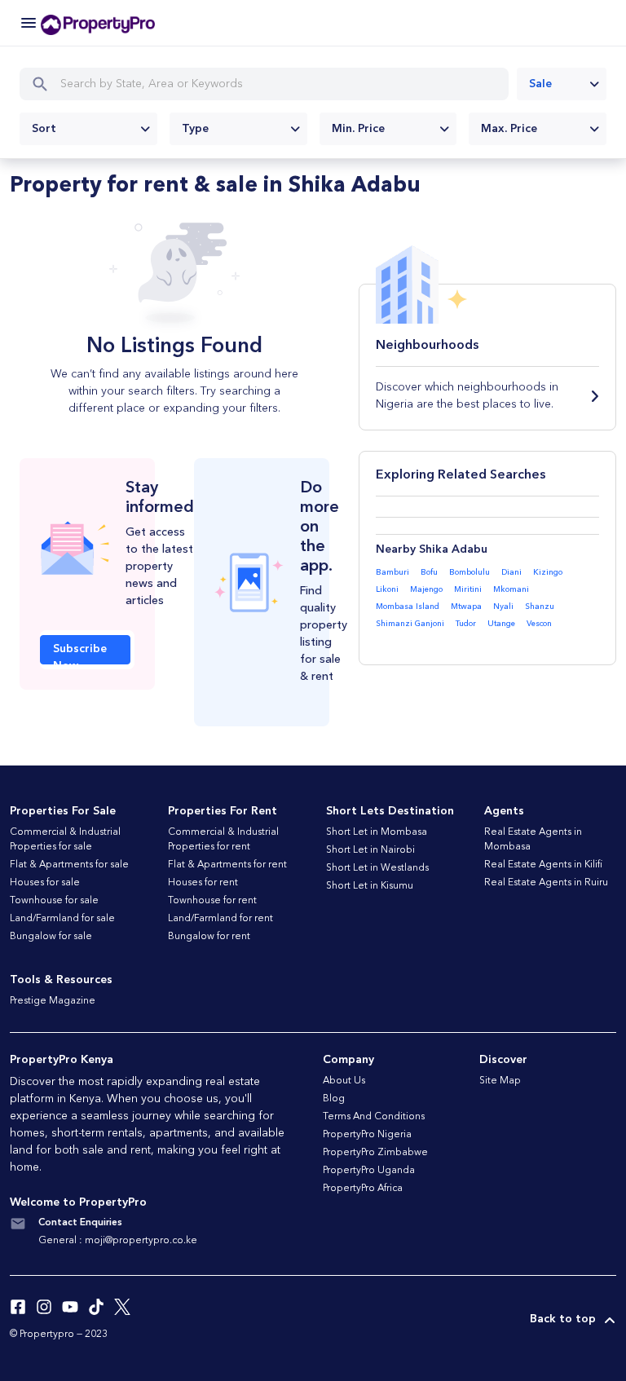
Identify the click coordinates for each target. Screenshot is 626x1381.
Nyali (503, 606)
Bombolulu (469, 572)
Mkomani (511, 589)
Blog (334, 1099)
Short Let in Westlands (377, 868)
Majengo (426, 589)
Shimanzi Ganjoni (410, 624)
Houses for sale (45, 883)
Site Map (500, 1081)
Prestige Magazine (52, 1001)
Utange (501, 624)
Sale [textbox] (540, 84)
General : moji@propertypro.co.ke (117, 1241)
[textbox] (88, 129)
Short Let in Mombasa (376, 832)
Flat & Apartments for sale (69, 865)
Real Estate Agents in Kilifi (543, 865)
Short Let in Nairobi (370, 850)
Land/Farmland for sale (62, 919)
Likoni (387, 589)
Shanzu (539, 606)
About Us (344, 1081)
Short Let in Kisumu (369, 886)
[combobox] (561, 84)
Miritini (468, 589)
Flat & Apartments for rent (227, 865)
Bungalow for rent (209, 937)
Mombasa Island (407, 606)
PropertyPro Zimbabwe (375, 1153)
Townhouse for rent (212, 901)
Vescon (539, 624)
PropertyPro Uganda (369, 1171)
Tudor (466, 624)
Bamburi (392, 572)
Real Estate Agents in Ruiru (546, 883)
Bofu (429, 572)
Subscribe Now (80, 653)
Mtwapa (466, 606)
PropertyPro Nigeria (367, 1135)
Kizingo (547, 572)
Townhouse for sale (54, 901)
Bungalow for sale (51, 937)
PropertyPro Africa (363, 1188)
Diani (511, 572)
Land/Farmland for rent (220, 919)
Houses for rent (203, 883)
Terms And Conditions (374, 1117)
